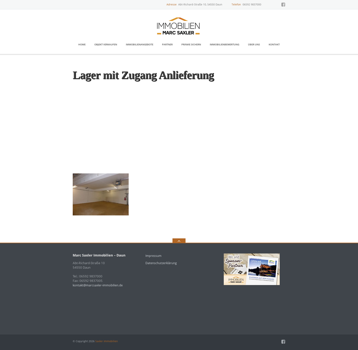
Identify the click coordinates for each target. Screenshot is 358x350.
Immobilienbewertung (224, 44)
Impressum (153, 256)
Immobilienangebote (139, 44)
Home (82, 44)
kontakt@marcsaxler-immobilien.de (98, 285)
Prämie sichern (191, 44)
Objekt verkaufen (105, 44)
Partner (167, 44)
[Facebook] (283, 4)
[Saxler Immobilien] (179, 24)
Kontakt (274, 44)
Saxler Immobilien (106, 341)
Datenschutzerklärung (161, 263)
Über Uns (254, 44)
